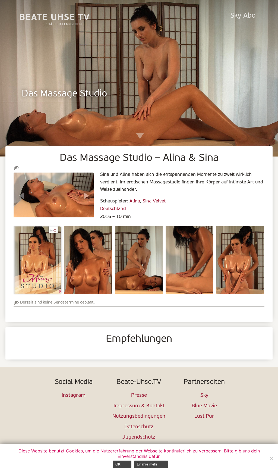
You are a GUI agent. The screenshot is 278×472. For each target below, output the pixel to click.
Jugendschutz (138, 437)
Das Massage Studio (64, 94)
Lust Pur (204, 416)
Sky (204, 395)
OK (118, 464)
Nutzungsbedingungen (138, 416)
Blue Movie (204, 406)
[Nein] (271, 458)
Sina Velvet (154, 201)
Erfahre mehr (147, 464)
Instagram (74, 395)
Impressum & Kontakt (139, 406)
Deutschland (113, 209)
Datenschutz (138, 427)
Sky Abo (242, 15)
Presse (139, 395)
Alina (134, 201)
